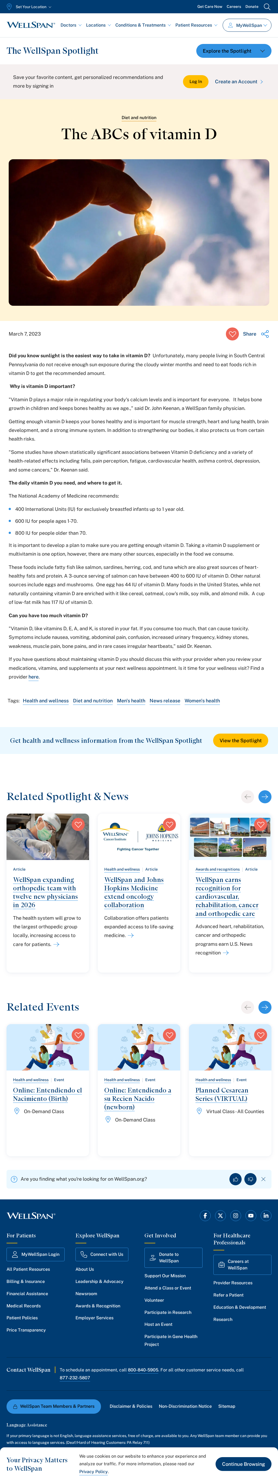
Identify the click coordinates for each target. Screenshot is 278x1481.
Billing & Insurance (26, 1281)
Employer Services (94, 1317)
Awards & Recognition (97, 1305)
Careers (234, 6)
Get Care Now (209, 6)
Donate (251, 6)
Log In (195, 81)
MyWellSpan (249, 25)
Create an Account (236, 81)
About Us (84, 1269)
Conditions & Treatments (140, 25)
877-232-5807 (75, 1377)
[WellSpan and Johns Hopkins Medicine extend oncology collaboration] (130, 935)
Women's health (202, 700)
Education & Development (239, 1307)
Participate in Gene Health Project (170, 1340)
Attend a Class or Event (167, 1288)
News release (165, 700)
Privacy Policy (93, 1471)
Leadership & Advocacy (99, 1281)
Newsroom (86, 1293)
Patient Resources (193, 25)
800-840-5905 (143, 1369)
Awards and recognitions (217, 869)
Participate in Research (167, 1312)
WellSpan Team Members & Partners (57, 1406)
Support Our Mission (165, 1275)
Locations (96, 25)
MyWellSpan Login (40, 1254)
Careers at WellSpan (238, 1264)
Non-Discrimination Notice (185, 1406)
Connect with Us (106, 1254)
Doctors (68, 25)
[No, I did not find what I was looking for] (250, 1179)
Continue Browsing (243, 1464)
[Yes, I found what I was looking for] (235, 1179)
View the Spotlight (241, 740)
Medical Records (24, 1305)
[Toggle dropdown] (233, 51)
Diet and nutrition (139, 117)
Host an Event (158, 1324)
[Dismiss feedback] (263, 1179)
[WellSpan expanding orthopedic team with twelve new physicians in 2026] (55, 944)
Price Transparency (26, 1330)
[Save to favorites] (232, 333)
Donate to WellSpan (169, 1257)
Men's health (131, 700)
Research (222, 1319)
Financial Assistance (27, 1293)
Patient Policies (22, 1317)
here (34, 677)
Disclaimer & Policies (131, 1406)
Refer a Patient (228, 1295)
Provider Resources (232, 1282)
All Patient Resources (28, 1269)
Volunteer (154, 1300)
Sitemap (226, 1406)
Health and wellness (46, 700)
